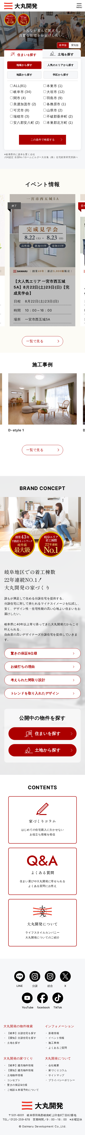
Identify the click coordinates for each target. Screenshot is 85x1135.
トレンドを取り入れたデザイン (35, 693)
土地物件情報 (15, 1075)
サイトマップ (56, 1075)
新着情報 (53, 1033)
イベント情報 (56, 1037)
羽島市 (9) (55, 98)
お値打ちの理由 (23, 666)
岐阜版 (63, 45)
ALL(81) (19, 86)
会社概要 (53, 1065)
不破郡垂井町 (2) (60, 116)
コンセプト (13, 1080)
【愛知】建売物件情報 (20, 1070)
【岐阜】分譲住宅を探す (21, 1033)
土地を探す (13, 1042)
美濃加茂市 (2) (24, 104)
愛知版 (75, 45)
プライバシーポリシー (61, 1080)
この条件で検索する (43, 139)
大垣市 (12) (55, 92)
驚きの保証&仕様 (24, 653)
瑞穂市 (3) (21, 116)
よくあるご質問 (57, 1047)
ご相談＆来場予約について (23, 1089)
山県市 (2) (55, 110)
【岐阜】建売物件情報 (20, 1065)
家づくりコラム (57, 1070)
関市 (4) (19, 98)
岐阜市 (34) (22, 92)
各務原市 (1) (56, 104)
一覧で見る (35, 341)
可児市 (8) (21, 110)
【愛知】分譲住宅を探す (21, 1037)
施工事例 (53, 1042)
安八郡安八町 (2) (26, 122)
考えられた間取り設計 (28, 680)
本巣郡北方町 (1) (60, 122)
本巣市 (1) (55, 86)
